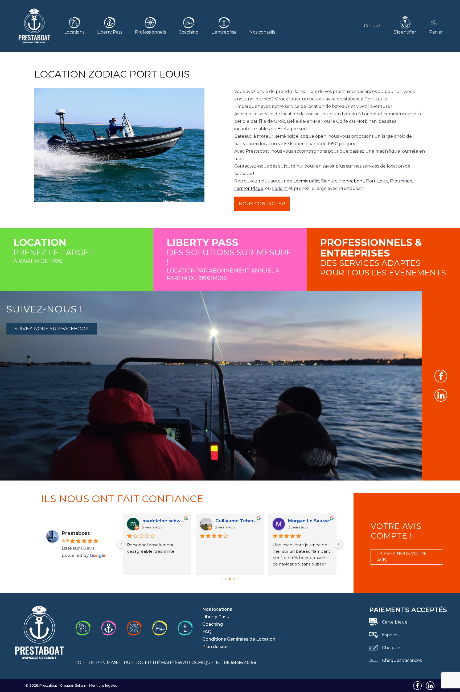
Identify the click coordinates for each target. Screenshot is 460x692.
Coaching (189, 32)
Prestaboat (76, 533)
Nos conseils (262, 32)
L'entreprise (224, 32)
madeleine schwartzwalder (164, 520)
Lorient (280, 188)
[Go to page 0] (221, 578)
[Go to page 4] (238, 578)
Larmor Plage (248, 188)
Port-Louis (377, 181)
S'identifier (405, 32)
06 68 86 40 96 (240, 662)
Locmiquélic (306, 181)
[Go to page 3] (234, 579)
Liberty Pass (109, 32)
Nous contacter (262, 204)
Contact (372, 25)
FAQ (207, 631)
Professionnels (150, 32)
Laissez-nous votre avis (402, 557)
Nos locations (217, 609)
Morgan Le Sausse (309, 520)
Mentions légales (103, 685)
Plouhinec (401, 181)
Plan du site (215, 646)
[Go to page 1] (225, 579)
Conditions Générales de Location (238, 639)
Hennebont (351, 181)
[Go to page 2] (230, 579)
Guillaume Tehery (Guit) (237, 520)
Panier (436, 32)
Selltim (80, 685)
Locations (74, 32)
